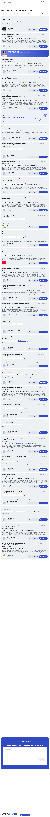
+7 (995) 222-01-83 (12, 54)
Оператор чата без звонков (10, 336)
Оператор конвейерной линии (10, 34)
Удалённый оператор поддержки (11, 320)
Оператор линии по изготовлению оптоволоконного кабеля (12, 77)
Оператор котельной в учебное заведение (14, 126)
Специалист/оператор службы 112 (12, 491)
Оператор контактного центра (11, 420)
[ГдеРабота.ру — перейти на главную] (7, 2)
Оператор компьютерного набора (11, 507)
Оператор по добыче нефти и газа (12, 354)
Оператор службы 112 (8, 474)
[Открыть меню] (2, 2)
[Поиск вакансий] (42, 2)
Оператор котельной (8, 59)
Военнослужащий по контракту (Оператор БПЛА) (14, 232)
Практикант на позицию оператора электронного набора (12, 525)
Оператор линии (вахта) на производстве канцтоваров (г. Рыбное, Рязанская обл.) (14, 95)
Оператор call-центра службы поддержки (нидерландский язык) (14, 438)
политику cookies (9, 814)
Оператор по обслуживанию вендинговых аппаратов (14, 286)
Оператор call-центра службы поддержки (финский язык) (14, 457)
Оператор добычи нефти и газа (11, 161)
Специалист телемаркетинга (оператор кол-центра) (15, 250)
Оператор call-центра (8, 17)
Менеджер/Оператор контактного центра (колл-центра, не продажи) (14, 544)
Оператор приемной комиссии (11, 404)
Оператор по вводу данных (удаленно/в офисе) (15, 303)
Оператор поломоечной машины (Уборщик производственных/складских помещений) (14, 144)
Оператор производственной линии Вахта (14, 215)
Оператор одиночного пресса (10, 268)
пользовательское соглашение (29, 761)
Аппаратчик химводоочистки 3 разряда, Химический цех (13, 179)
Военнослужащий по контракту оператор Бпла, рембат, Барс (15, 197)
